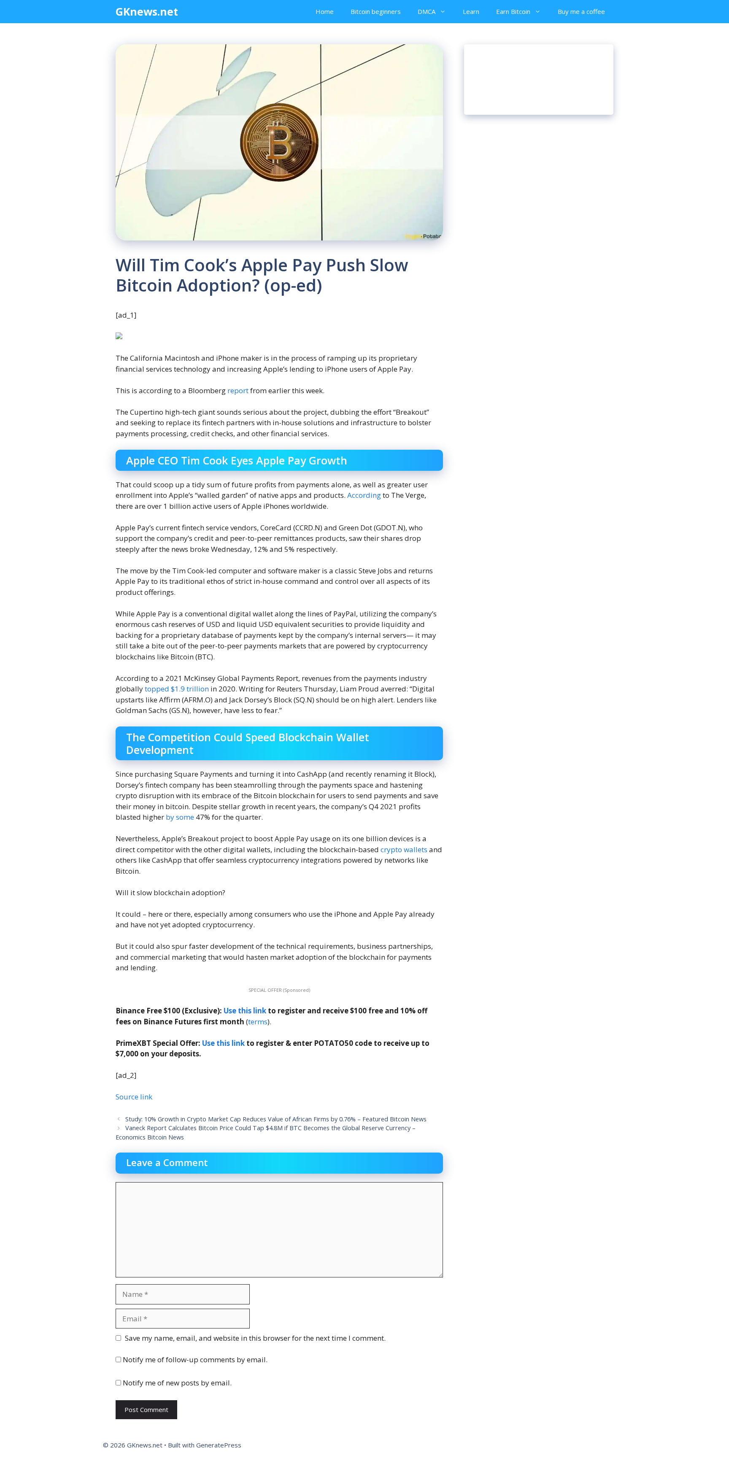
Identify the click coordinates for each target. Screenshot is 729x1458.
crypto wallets (404, 849)
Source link (134, 1097)
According (364, 495)
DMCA (426, 11)
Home (325, 11)
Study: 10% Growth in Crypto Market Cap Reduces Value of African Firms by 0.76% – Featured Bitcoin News (276, 1119)
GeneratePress (218, 1445)
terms (257, 1021)
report (237, 390)
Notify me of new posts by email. (177, 1383)
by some (180, 817)
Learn (471, 11)
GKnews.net (147, 11)
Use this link (245, 1010)
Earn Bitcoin (513, 11)
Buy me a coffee (581, 11)
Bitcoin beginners (376, 11)
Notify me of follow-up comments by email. (195, 1359)
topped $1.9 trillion (177, 689)
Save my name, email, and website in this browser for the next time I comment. (255, 1338)
